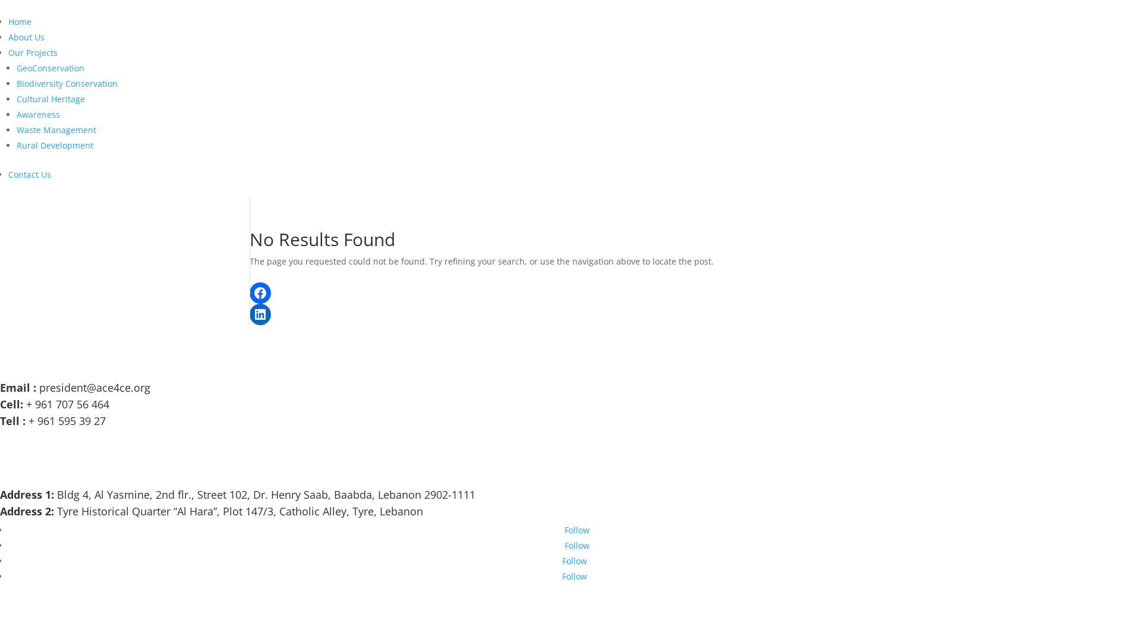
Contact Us (29, 174)
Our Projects (33, 52)
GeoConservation (50, 68)
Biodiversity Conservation (67, 83)
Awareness (38, 114)
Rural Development (55, 145)
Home (19, 21)
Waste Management (56, 130)
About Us (26, 37)
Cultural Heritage (51, 99)
